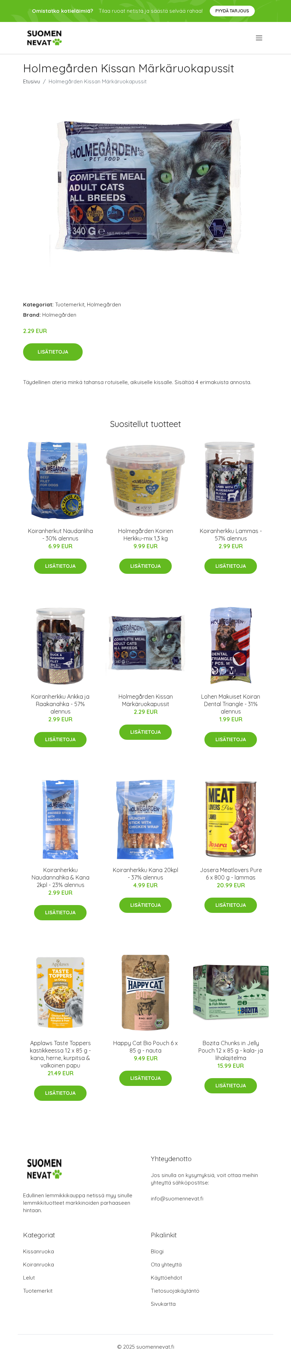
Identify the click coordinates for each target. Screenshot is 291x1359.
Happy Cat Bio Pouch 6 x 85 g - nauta (145, 1046)
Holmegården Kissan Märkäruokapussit (146, 700)
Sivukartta (163, 1303)
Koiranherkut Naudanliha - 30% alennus (60, 534)
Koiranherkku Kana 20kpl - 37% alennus (145, 873)
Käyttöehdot (166, 1277)
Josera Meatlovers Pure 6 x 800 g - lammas (231, 873)
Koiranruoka (38, 1264)
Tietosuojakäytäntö (175, 1290)
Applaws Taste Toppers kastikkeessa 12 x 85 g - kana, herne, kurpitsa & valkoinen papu (60, 1054)
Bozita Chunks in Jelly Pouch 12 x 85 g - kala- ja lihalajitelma (230, 1050)
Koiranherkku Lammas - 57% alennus (231, 534)
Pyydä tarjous (232, 10)
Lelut (29, 1277)
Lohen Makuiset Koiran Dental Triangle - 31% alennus (230, 704)
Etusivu (31, 81)
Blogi (157, 1251)
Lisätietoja (53, 352)
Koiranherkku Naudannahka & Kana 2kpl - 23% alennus (60, 877)
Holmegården (104, 304)
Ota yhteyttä (166, 1264)
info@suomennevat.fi (177, 1198)
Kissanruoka (38, 1251)
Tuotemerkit (69, 304)
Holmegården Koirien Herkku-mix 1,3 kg (145, 534)
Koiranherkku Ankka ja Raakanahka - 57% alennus (60, 704)
